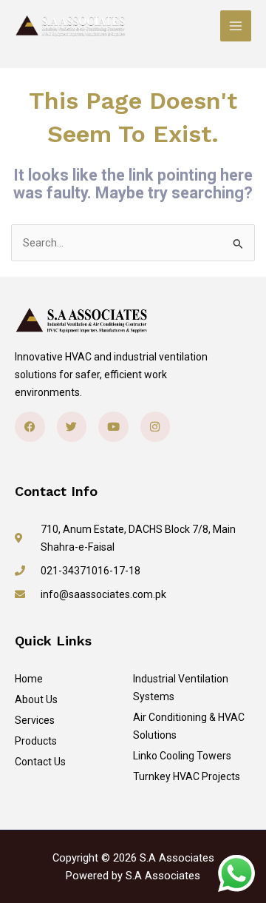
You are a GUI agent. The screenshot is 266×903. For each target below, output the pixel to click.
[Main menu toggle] (235, 25)
